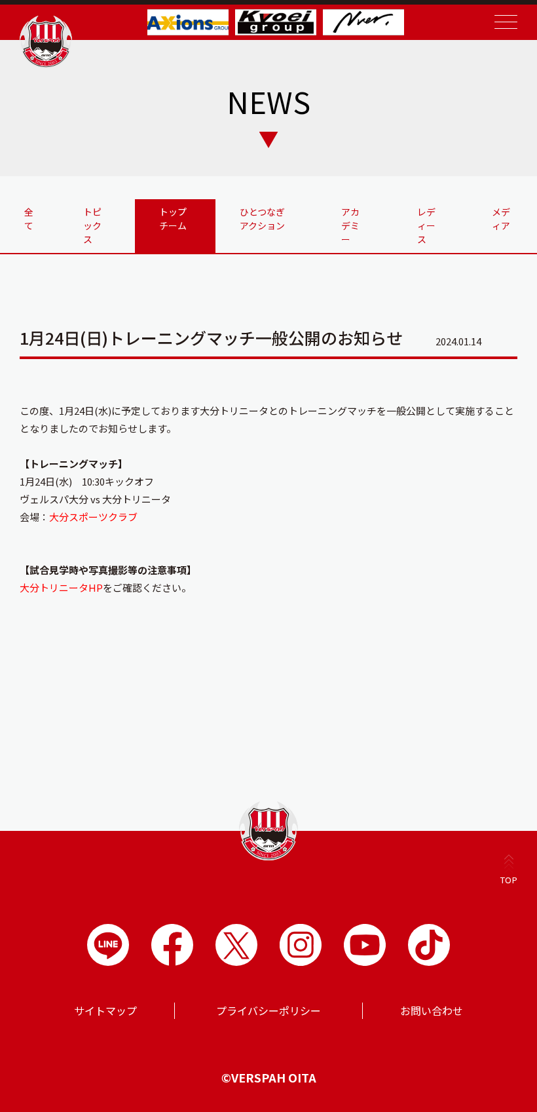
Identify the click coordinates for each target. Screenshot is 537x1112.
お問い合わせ (431, 1010)
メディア (501, 218)
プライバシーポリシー (268, 1010)
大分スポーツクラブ (93, 517)
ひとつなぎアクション (262, 218)
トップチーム (173, 218)
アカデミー (350, 225)
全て (28, 218)
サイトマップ (105, 1010)
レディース (426, 225)
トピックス (92, 225)
